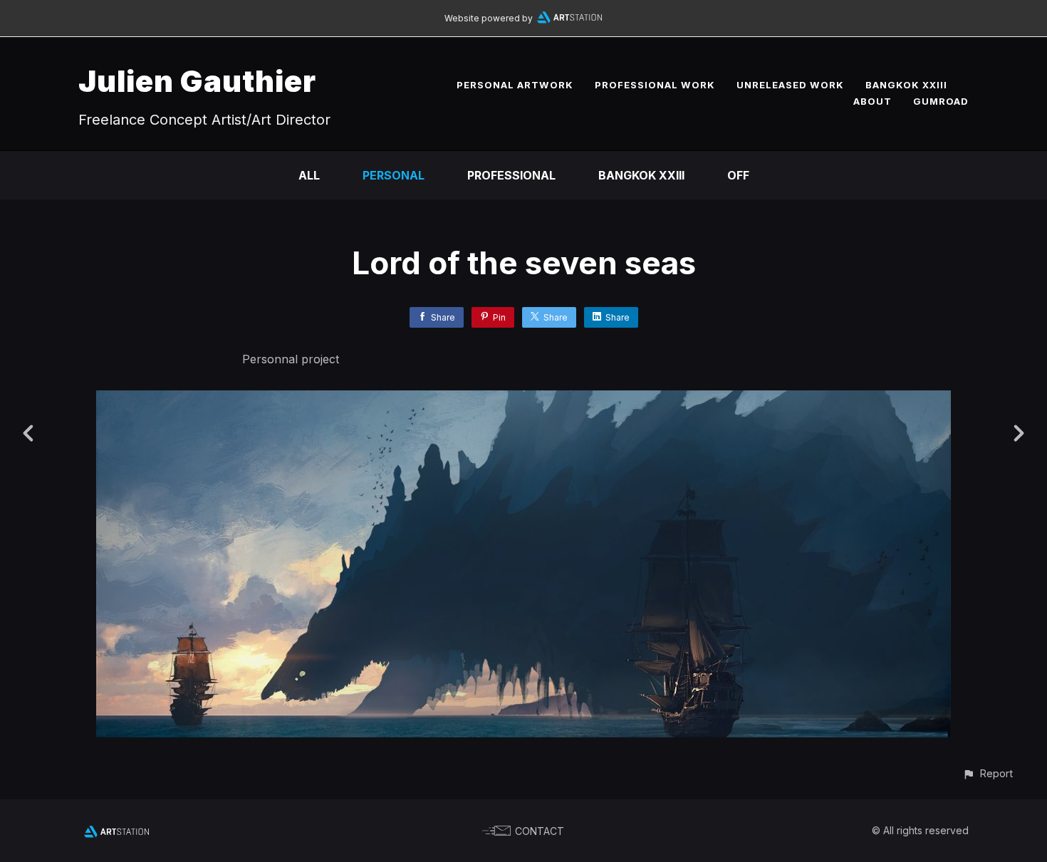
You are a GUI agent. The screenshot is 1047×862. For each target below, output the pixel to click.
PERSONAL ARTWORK (515, 84)
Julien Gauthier (197, 81)
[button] (988, 773)
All (309, 175)
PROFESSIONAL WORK (655, 84)
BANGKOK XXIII (906, 84)
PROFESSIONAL (511, 175)
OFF (738, 175)
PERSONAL (393, 175)
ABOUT (872, 101)
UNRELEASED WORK (790, 84)
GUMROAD (941, 101)
